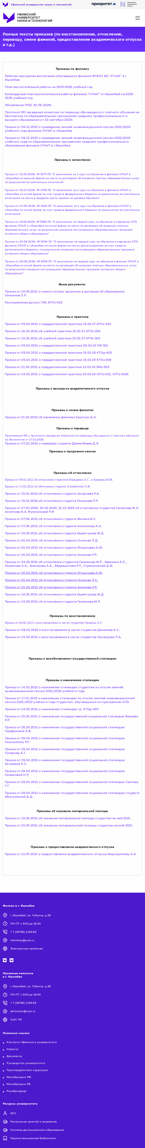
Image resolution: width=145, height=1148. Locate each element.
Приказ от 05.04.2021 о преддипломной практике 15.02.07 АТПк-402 (58, 324)
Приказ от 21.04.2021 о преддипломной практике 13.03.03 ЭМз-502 (57, 367)
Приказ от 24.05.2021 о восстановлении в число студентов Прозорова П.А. (63, 637)
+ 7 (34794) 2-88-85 (23, 1002)
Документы (14, 1056)
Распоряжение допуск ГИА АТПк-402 (33, 302)
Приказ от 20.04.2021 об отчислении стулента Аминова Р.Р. (51, 555)
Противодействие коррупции (27, 1070)
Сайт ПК (16, 1019)
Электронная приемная (26, 948)
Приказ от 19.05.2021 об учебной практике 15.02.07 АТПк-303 (52, 338)
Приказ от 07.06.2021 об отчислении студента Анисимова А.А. (53, 526)
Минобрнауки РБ (19, 1084)
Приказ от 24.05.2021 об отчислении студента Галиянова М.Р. (53, 601)
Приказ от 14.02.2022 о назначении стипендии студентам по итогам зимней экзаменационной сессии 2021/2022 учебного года (64, 689)
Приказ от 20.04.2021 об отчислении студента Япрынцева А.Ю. (54, 547)
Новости (13, 1049)
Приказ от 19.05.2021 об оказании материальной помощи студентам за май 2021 (67, 818)
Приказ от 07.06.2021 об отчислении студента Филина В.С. (51, 519)
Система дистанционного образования (37, 1129)
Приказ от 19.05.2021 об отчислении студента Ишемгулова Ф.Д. (55, 533)
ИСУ (13, 1113)
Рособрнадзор (17, 1091)
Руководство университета (26, 1063)
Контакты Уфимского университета (32, 1042)
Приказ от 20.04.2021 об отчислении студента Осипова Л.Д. (52, 540)
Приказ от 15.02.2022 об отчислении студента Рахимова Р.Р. (51, 501)
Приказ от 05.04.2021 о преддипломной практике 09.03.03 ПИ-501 (56, 345)
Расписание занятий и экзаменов (33, 1121)
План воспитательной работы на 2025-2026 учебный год (49, 87)
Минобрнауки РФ (19, 1077)
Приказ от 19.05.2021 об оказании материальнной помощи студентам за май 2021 (68, 825)
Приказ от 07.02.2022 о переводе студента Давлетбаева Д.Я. (52, 443)
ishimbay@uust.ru (22, 940)
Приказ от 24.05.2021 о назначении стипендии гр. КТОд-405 (52, 709)
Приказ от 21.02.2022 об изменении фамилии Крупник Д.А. (51, 417)
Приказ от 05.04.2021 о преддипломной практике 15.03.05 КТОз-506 (58, 360)
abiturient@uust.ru (22, 1011)
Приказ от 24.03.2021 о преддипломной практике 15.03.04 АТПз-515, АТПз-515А (67, 374)
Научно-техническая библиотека (33, 1138)
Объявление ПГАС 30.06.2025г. (28, 105)
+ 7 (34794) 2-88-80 (23, 931)
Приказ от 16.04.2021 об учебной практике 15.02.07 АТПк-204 (53, 331)
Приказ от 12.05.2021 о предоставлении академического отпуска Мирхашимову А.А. (71, 854)
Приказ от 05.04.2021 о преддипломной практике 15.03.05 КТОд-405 (58, 352)
